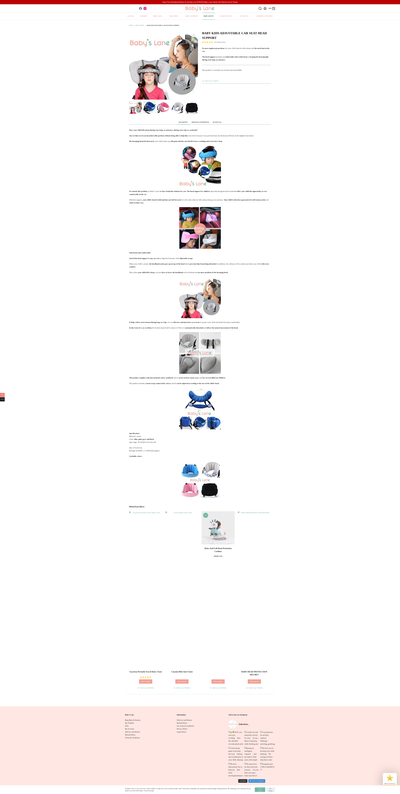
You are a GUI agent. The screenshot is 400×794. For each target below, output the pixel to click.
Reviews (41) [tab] (217, 122)
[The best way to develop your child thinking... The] (267, 754)
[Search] (260, 8)
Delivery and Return (132, 732)
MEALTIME (173, 16)
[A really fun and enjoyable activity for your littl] (251, 738)
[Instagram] (145, 8)
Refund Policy (130, 735)
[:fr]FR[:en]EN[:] (130, 8)
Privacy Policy (182, 729)
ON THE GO (244, 16)
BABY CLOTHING (191, 16)
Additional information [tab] (200, 122)
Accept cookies (260, 789)
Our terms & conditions (185, 726)
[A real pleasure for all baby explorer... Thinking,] (267, 738)
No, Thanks (271, 789)
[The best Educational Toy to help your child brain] (235, 770)
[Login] (265, 8)
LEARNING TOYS (226, 16)
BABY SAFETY (209, 16)
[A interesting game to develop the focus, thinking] (235, 754)
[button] (210, 80)
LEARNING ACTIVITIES (264, 16)
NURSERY (143, 16)
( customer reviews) (220, 42)
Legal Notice (181, 732)
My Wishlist (129, 723)
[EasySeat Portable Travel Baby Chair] (145, 589)
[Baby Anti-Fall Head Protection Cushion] (218, 527)
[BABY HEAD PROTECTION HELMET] (254, 589)
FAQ (126, 726)
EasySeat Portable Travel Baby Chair (146, 672)
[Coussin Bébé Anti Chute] (182, 589)
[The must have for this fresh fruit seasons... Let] (251, 770)
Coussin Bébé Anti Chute (182, 672)
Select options (145, 681)
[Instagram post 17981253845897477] (267, 770)
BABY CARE (157, 16)
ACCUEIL (130, 16)
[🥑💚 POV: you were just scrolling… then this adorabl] (235, 738)
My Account (129, 729)
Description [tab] (183, 122)
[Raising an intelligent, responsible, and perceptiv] (251, 754)
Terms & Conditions (132, 738)
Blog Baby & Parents (132, 720)
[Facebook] (140, 8)
